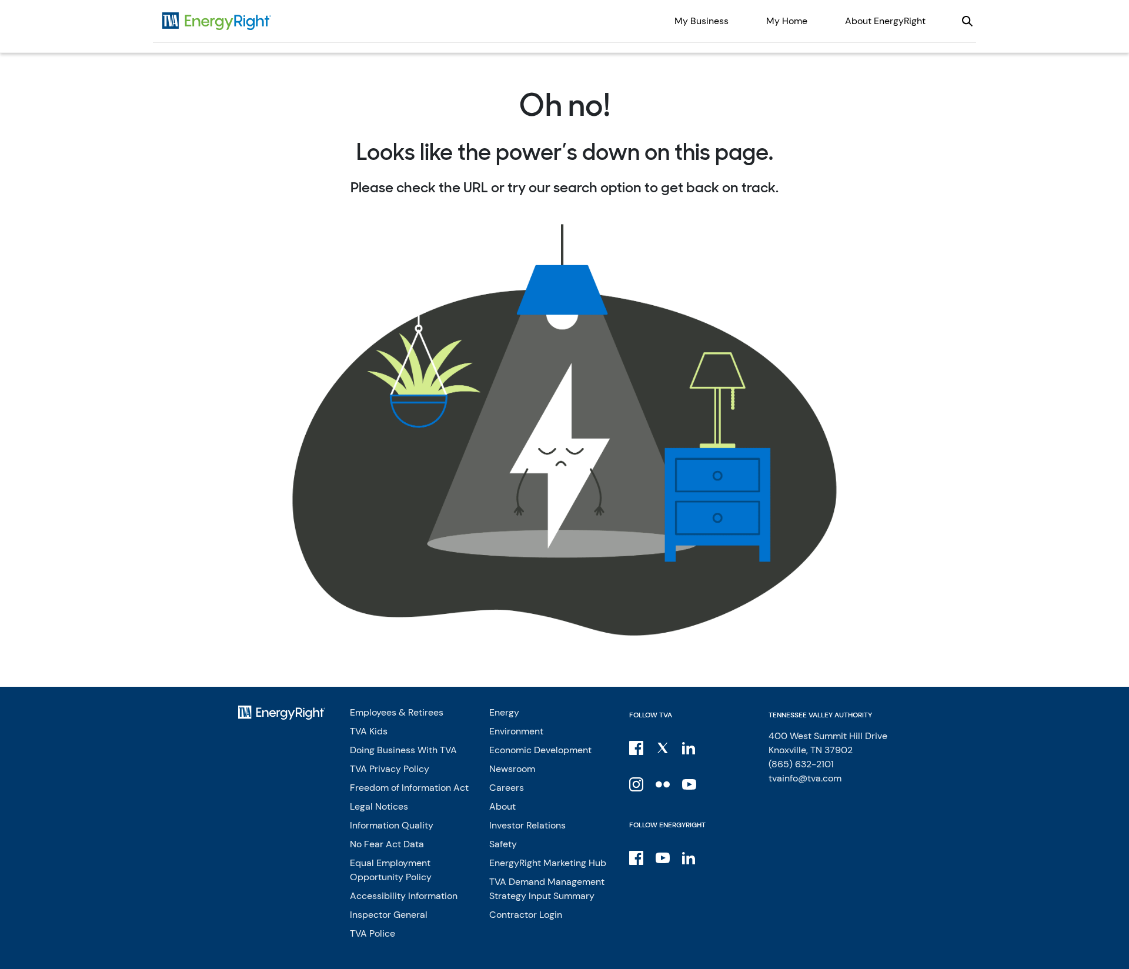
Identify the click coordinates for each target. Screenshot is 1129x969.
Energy (504, 712)
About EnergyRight (885, 21)
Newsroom (512, 769)
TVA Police (372, 933)
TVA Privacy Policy (389, 769)
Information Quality (391, 825)
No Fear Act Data (387, 844)
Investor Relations (527, 825)
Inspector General (388, 914)
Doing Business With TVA (403, 750)
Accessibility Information (403, 896)
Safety (503, 844)
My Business (701, 21)
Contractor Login (525, 914)
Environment (516, 731)
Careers (506, 787)
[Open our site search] (967, 21)
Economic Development (540, 750)
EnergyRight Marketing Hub (547, 863)
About (502, 806)
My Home (786, 21)
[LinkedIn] (690, 747)
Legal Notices (379, 806)
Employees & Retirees (396, 712)
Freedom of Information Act (409, 787)
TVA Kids (369, 731)
